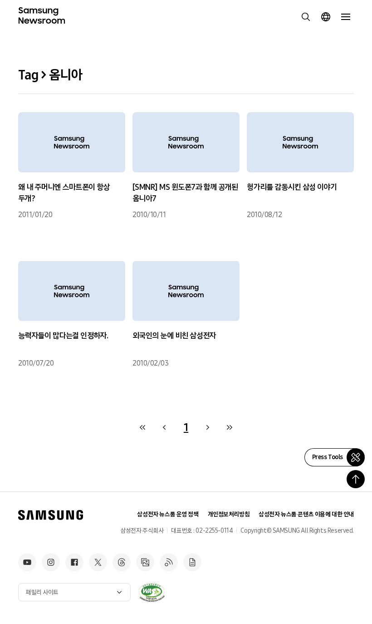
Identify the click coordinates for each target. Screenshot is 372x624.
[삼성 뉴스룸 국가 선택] (326, 17)
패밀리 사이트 (42, 592)
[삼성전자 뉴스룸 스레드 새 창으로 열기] (122, 562)
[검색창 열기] (306, 17)
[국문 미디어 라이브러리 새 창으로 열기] (145, 562)
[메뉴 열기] (346, 17)
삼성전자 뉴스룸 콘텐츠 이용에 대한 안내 (306, 514)
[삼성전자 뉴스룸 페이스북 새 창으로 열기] (74, 562)
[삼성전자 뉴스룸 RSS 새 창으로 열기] (169, 562)
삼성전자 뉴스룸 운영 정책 (167, 514)
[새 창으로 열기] (151, 592)
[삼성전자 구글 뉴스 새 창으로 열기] (192, 562)
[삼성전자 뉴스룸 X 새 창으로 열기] (98, 562)
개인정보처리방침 (229, 514)
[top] (356, 479)
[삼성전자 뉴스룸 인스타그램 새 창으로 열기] (51, 562)
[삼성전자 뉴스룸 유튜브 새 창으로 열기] (27, 562)
